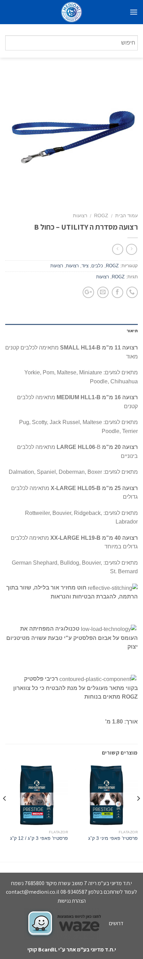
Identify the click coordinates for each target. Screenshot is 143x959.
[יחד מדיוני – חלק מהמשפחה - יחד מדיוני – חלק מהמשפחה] (71, 12)
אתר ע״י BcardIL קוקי (51, 949)
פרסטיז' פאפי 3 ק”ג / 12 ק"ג (39, 838)
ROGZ (101, 215)
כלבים (97, 265)
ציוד (85, 265)
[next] (4, 812)
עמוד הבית (126, 215)
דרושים (116, 923)
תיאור (132, 331)
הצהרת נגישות (72, 900)
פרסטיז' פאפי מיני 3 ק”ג (113, 838)
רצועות (80, 215)
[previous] (138, 812)
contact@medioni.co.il (32, 891)
